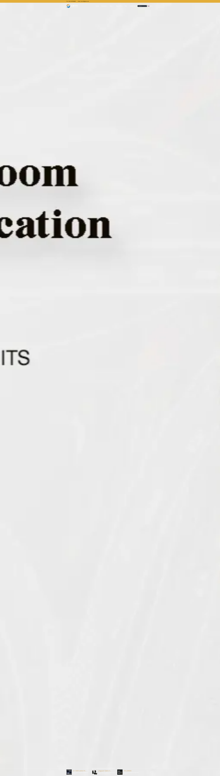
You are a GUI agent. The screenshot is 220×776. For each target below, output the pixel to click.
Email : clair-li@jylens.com (83, 1)
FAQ (126, 6)
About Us (118, 6)
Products (103, 6)
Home (97, 6)
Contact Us (132, 6)
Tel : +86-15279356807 (71, 1)
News (111, 6)
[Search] (146, 6)
